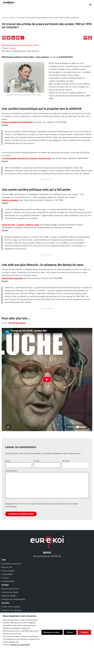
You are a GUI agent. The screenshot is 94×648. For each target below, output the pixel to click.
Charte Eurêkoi (8, 571)
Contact (5, 578)
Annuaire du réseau (10, 592)
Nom (8, 461)
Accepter (84, 632)
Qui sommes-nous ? (10, 588)
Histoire (12, 17)
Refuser (70, 632)
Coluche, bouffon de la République (17, 122)
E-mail (37, 461)
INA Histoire (47, 384)
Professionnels (8, 581)
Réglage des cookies (51, 632)
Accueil (4, 17)
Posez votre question (11, 606)
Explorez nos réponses (12, 610)
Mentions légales (9, 596)
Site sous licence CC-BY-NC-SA (47, 556)
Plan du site (7, 567)
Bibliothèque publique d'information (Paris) (20, 45)
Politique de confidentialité (20, 645)
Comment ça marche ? (11, 563)
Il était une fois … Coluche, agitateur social (20, 225)
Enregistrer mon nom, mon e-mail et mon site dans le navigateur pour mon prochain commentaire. (41, 505)
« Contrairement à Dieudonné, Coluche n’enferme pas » (27, 158)
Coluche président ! (10, 200)
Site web (66, 461)
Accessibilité (7, 574)
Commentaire (11, 471)
